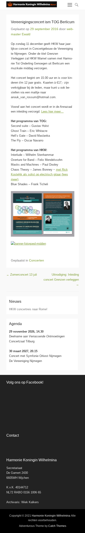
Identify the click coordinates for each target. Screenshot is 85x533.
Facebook (10, 444)
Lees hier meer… (52, 111)
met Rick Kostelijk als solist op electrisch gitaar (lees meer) (39, 174)
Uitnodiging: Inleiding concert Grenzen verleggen (61, 279)
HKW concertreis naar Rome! (28, 309)
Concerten (36, 260)
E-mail (29, 444)
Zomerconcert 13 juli (21, 274)
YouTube (20, 444)
